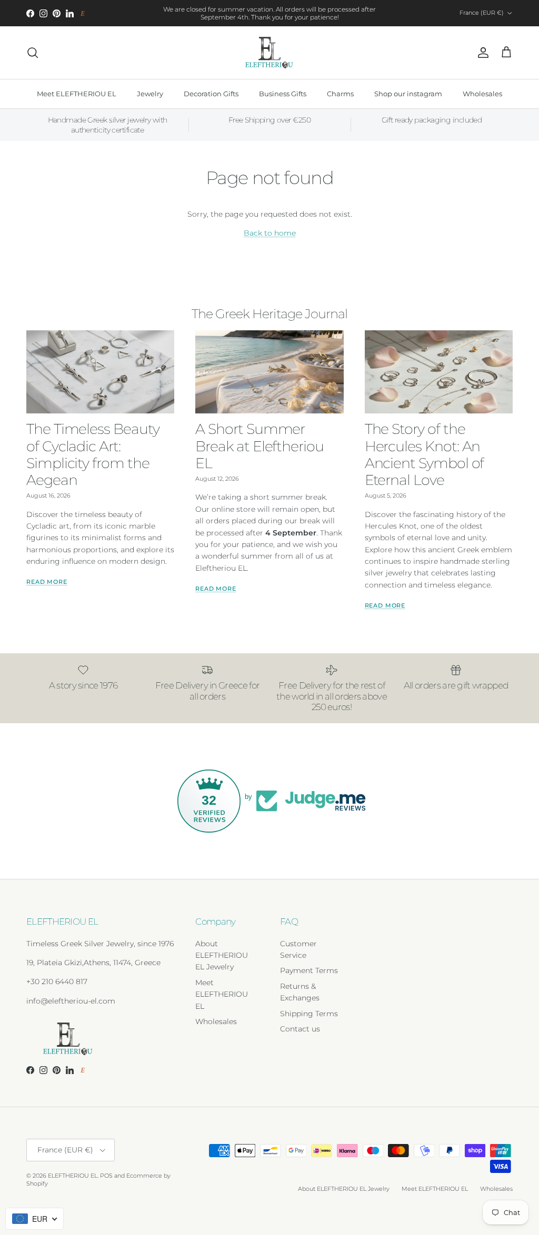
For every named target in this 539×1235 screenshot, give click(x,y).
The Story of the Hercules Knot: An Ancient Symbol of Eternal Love (424, 454)
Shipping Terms (309, 1013)
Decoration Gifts (211, 93)
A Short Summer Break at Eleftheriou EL (259, 445)
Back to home (270, 233)
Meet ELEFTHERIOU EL (76, 93)
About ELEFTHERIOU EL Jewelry (221, 955)
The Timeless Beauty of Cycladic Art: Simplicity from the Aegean (92, 454)
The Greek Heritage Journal (269, 313)
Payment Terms (309, 970)
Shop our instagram (408, 93)
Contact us (300, 1029)
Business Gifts (282, 93)
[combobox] (34, 1219)
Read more (46, 582)
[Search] (32, 52)
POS (106, 1175)
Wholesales (482, 93)
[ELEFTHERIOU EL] (270, 52)
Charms (340, 93)
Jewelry (150, 93)
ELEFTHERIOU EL (72, 1175)
